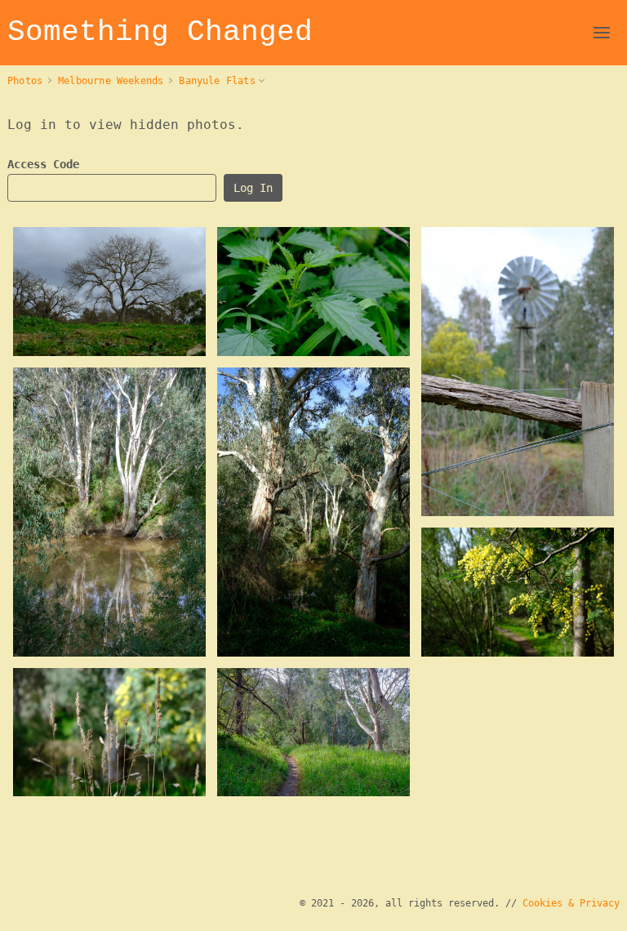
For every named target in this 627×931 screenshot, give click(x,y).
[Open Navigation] (602, 33)
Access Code (43, 164)
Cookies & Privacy (571, 903)
